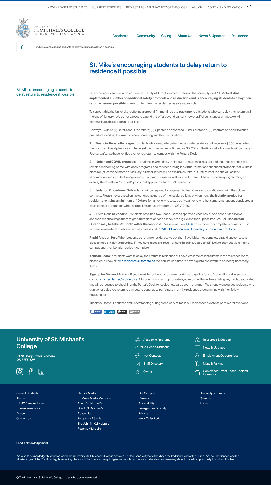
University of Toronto (213, 393)
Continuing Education (225, 7)
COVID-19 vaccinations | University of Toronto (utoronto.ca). (197, 229)
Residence (240, 36)
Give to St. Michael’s (90, 408)
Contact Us (23, 418)
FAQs (189, 224)
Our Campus (147, 393)
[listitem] (19, 374)
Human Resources (28, 408)
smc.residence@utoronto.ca (136, 261)
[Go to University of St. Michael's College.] (23, 48)
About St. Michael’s (90, 403)
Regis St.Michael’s (89, 428)
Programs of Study (89, 418)
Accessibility (147, 403)
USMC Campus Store (30, 403)
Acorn (204, 403)
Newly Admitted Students (67, 7)
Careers (144, 398)
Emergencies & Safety (153, 408)
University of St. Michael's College (50, 343)
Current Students (106, 7)
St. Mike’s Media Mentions (152, 347)
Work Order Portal (150, 418)
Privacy (143, 413)
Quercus (205, 398)
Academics (121, 36)
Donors (21, 413)
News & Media (87, 393)
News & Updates (212, 36)
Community (146, 36)
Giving (166, 36)
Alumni (197, 7)
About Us (185, 36)
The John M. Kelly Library (93, 423)
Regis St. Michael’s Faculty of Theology (156, 7)
